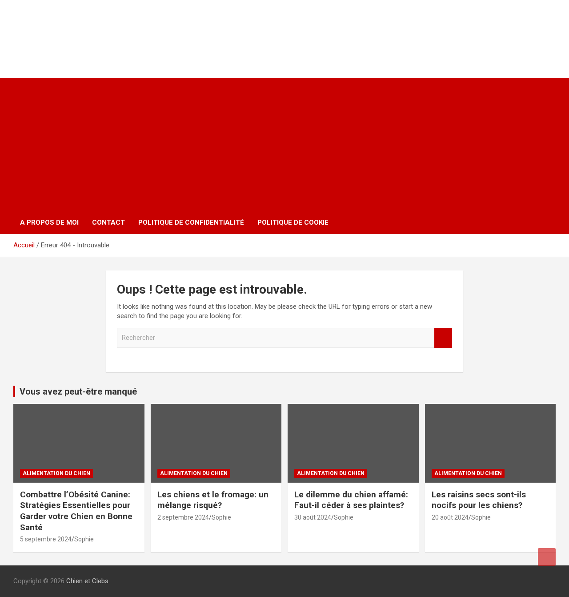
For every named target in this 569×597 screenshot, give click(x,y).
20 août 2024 (450, 517)
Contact (108, 222)
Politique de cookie (293, 222)
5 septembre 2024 (46, 539)
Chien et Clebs (70, 24)
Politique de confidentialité (191, 222)
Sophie (84, 539)
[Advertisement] (284, 144)
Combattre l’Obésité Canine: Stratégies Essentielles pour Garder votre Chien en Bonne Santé (76, 510)
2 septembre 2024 (183, 517)
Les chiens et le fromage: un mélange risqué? (212, 500)
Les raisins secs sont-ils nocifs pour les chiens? (479, 500)
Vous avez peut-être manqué (78, 391)
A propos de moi (49, 222)
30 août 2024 (312, 517)
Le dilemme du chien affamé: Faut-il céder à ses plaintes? (351, 500)
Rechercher (443, 338)
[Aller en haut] (547, 557)
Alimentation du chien (56, 473)
